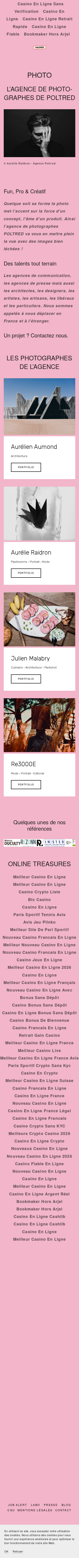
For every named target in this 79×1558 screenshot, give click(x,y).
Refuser (18, 1551)
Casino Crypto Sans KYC (40, 1126)
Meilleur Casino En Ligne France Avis (39, 1058)
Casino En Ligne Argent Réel (39, 1194)
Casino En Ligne (39, 907)
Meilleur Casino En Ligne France (39, 1043)
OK (6, 1551)
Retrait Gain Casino (39, 1035)
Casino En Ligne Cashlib (39, 1216)
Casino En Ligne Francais (39, 1118)
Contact (63, 1510)
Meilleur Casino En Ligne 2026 (39, 967)
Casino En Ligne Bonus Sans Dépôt (39, 1013)
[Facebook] (39, 1411)
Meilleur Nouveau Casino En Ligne (39, 945)
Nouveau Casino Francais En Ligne (39, 937)
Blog (66, 1505)
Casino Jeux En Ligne (40, 960)
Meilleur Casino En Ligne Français (40, 982)
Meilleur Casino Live (39, 1050)
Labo (35, 1505)
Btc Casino (39, 899)
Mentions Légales (35, 1510)
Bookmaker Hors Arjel (47, 34)
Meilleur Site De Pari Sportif (39, 929)
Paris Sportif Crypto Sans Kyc (39, 1065)
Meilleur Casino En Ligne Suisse (39, 1080)
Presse (51, 1505)
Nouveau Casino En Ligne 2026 (39, 1156)
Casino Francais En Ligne (39, 1028)
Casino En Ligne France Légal (39, 1111)
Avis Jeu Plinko (39, 922)
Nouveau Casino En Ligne (40, 1103)
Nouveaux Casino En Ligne (39, 1148)
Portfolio (26, 467)
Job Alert (17, 1505)
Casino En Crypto (39, 1073)
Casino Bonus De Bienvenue (39, 1020)
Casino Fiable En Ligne (39, 1164)
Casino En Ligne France (39, 1096)
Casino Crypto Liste (40, 892)
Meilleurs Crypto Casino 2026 (39, 1133)
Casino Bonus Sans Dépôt (39, 1005)
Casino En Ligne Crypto (39, 1141)
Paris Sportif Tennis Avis (39, 914)
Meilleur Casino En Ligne (39, 877)
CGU (11, 1510)
